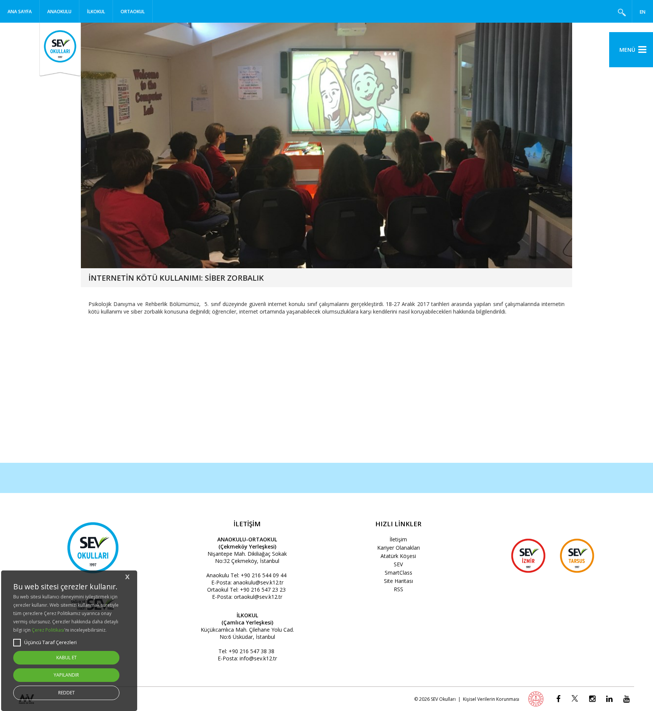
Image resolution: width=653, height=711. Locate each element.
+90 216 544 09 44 (263, 575)
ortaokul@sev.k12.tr (258, 596)
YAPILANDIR (66, 675)
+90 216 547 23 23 (263, 589)
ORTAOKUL (133, 11)
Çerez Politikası (48, 630)
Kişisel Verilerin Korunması (491, 699)
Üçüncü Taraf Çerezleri (50, 642)
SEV (398, 564)
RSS (398, 589)
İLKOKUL (96, 11)
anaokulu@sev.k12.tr (258, 582)
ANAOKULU (59, 11)
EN (642, 12)
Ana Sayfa (20, 11)
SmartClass (398, 572)
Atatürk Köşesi (398, 556)
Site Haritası (398, 580)
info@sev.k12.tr (258, 658)
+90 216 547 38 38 (251, 651)
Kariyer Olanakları (398, 547)
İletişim (398, 539)
